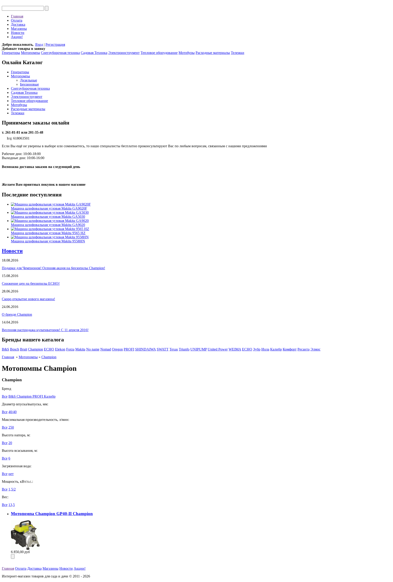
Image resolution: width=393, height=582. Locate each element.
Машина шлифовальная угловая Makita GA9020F (49, 208)
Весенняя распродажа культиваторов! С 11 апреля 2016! (45, 330)
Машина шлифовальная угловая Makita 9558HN (48, 241)
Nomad (105, 349)
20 (10, 443)
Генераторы (11, 53)
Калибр (276, 349)
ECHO (49, 349)
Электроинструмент (124, 53)
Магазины (19, 28)
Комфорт (290, 349)
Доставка (18, 24)
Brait (23, 349)
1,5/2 (12, 489)
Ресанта (303, 349)
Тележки (237, 53)
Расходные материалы (213, 53)
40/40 (12, 412)
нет (11, 474)
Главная (17, 16)
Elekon (60, 349)
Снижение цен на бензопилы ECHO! (31, 283)
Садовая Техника (94, 53)
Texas (173, 349)
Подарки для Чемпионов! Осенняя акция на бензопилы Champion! (53, 268)
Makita (80, 349)
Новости (17, 33)
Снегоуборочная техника (60, 53)
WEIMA (235, 349)
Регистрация (55, 44)
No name (92, 349)
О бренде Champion (17, 314)
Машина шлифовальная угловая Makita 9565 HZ (48, 233)
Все (5, 396)
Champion (35, 349)
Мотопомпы (30, 53)
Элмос (315, 349)
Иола (265, 349)
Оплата (16, 20)
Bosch (14, 349)
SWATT (163, 349)
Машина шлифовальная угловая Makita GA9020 (48, 225)
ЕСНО (247, 349)
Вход (39, 44)
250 (11, 427)
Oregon (117, 349)
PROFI (129, 349)
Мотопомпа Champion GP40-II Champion (52, 513)
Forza (70, 349)
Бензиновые (29, 84)
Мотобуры (187, 53)
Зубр (256, 349)
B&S (5, 349)
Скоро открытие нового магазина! (28, 299)
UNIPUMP (198, 349)
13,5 (11, 505)
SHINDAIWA (145, 349)
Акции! (17, 37)
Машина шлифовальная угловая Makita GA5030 (48, 217)
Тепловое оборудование (159, 53)
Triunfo (184, 349)
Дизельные (28, 80)
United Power (218, 349)
